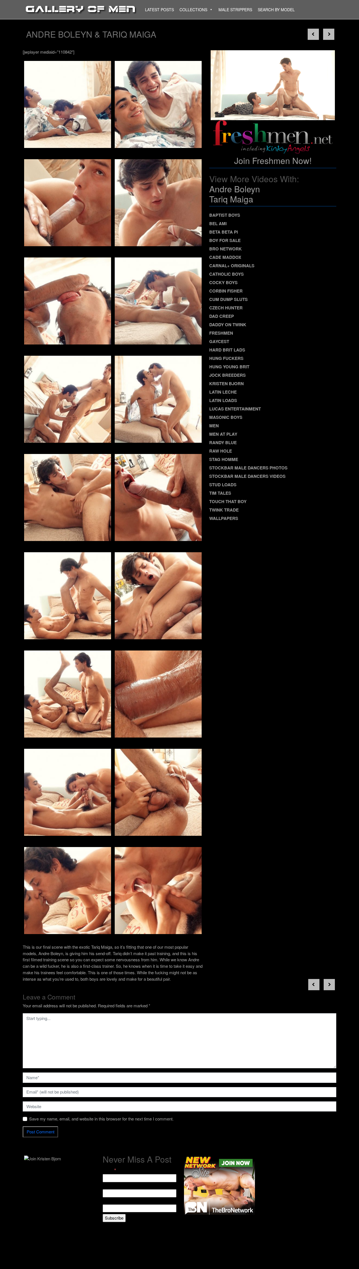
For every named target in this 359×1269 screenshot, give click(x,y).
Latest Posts (159, 9)
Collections (193, 9)
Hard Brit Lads (227, 350)
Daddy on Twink (227, 324)
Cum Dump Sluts (228, 299)
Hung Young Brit (229, 367)
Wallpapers (223, 518)
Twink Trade (224, 510)
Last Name (113, 1201)
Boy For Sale (225, 240)
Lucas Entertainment (235, 409)
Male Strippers (235, 9)
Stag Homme (223, 459)
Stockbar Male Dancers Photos (248, 468)
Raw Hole (220, 451)
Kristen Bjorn (226, 383)
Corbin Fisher (226, 291)
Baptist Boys (224, 215)
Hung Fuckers (226, 358)
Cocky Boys (223, 282)
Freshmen (221, 333)
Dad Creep (221, 316)
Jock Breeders (227, 375)
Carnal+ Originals (231, 266)
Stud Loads (222, 484)
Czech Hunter (226, 308)
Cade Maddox (225, 257)
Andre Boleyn (234, 189)
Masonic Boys (225, 417)
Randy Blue (223, 442)
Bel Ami (218, 223)
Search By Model (276, 9)
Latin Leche (223, 392)
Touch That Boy (228, 501)
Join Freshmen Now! (273, 160)
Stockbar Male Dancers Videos (247, 476)
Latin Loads (223, 400)
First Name (113, 1186)
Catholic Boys (226, 274)
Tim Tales (220, 493)
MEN (214, 426)
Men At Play (223, 434)
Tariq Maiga (231, 199)
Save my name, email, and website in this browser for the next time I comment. (101, 1119)
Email (109, 1170)
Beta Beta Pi (223, 232)
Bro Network (225, 249)
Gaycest (219, 341)
